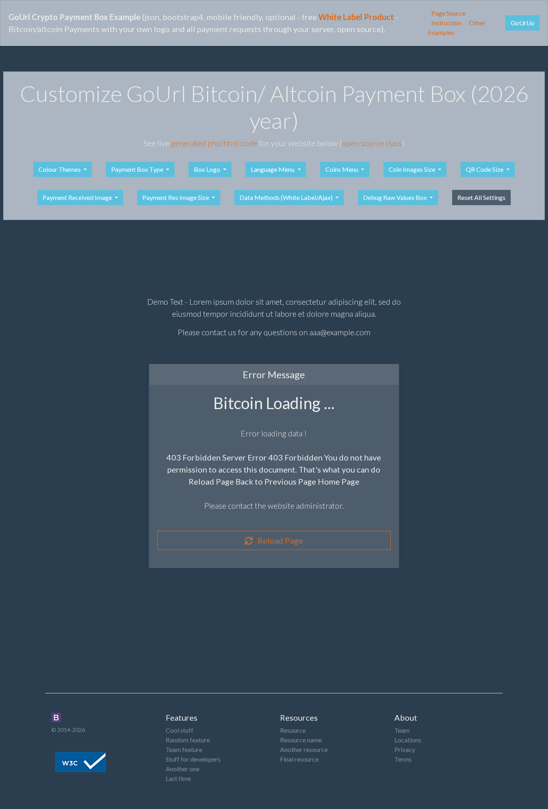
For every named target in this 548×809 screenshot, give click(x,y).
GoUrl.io (522, 22)
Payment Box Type (137, 169)
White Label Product (356, 17)
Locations (407, 740)
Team (402, 730)
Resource (293, 730)
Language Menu (273, 169)
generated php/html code (214, 143)
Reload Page (278, 540)
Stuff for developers (193, 759)
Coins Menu (342, 169)
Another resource (304, 749)
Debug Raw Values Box (395, 197)
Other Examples (456, 27)
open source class (372, 143)
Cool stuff (179, 730)
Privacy (404, 749)
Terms (403, 759)
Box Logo (207, 169)
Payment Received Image (78, 197)
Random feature (188, 740)
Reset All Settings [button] (481, 197)
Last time (178, 778)
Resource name (301, 740)
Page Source (448, 13)
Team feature (184, 749)
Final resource (299, 759)
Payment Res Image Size (176, 197)
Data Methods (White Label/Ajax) (286, 197)
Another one (182, 768)
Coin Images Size (412, 169)
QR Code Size (485, 169)
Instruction (446, 22)
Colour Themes (60, 169)
